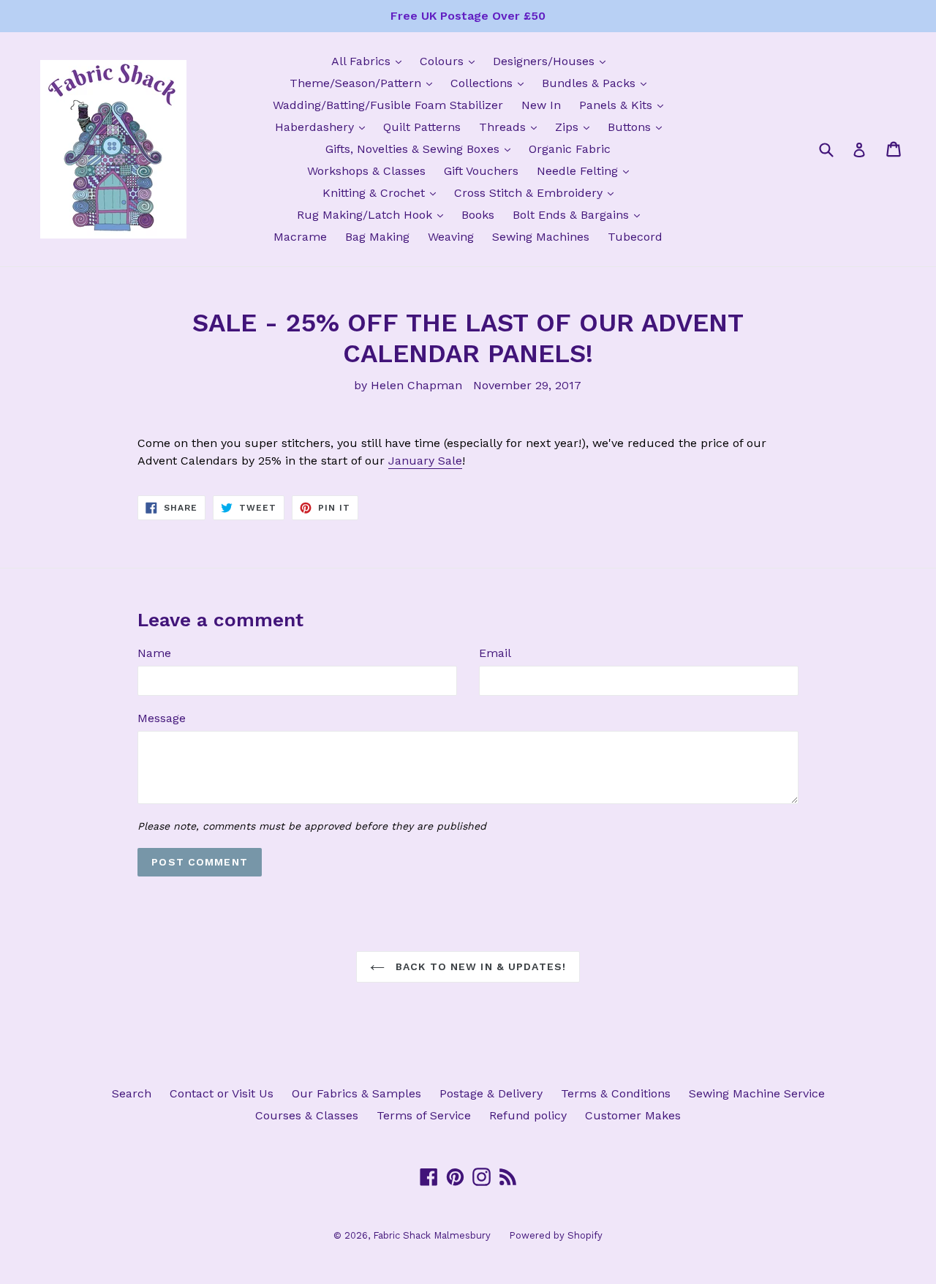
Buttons (638, 126)
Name (154, 653)
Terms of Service (424, 1115)
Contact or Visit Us (221, 1093)
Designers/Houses (553, 60)
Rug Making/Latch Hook (373, 214)
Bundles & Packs (598, 82)
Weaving (451, 237)
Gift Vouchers (481, 171)
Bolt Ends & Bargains (580, 214)
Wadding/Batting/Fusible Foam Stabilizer (388, 105)
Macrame (300, 237)
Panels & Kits (625, 104)
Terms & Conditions (616, 1093)
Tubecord (635, 237)
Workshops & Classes (366, 171)
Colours (451, 60)
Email (495, 653)
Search (131, 1093)
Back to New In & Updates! (479, 966)
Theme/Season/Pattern (364, 82)
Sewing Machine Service (757, 1093)
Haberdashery (323, 126)
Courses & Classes (306, 1115)
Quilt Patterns (422, 127)
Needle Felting (586, 170)
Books (477, 215)
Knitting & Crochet (382, 192)
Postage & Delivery (491, 1093)
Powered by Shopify (556, 1235)
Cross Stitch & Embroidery (537, 192)
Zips (576, 126)
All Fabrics (370, 60)
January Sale (425, 461)
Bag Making (377, 237)
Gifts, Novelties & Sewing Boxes (421, 148)
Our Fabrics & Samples (356, 1093)
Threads (511, 126)
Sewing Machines (540, 237)
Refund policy (528, 1115)
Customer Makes (633, 1115)
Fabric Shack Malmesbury (432, 1235)
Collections (490, 82)
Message (161, 718)
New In (541, 105)
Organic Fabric (570, 149)
